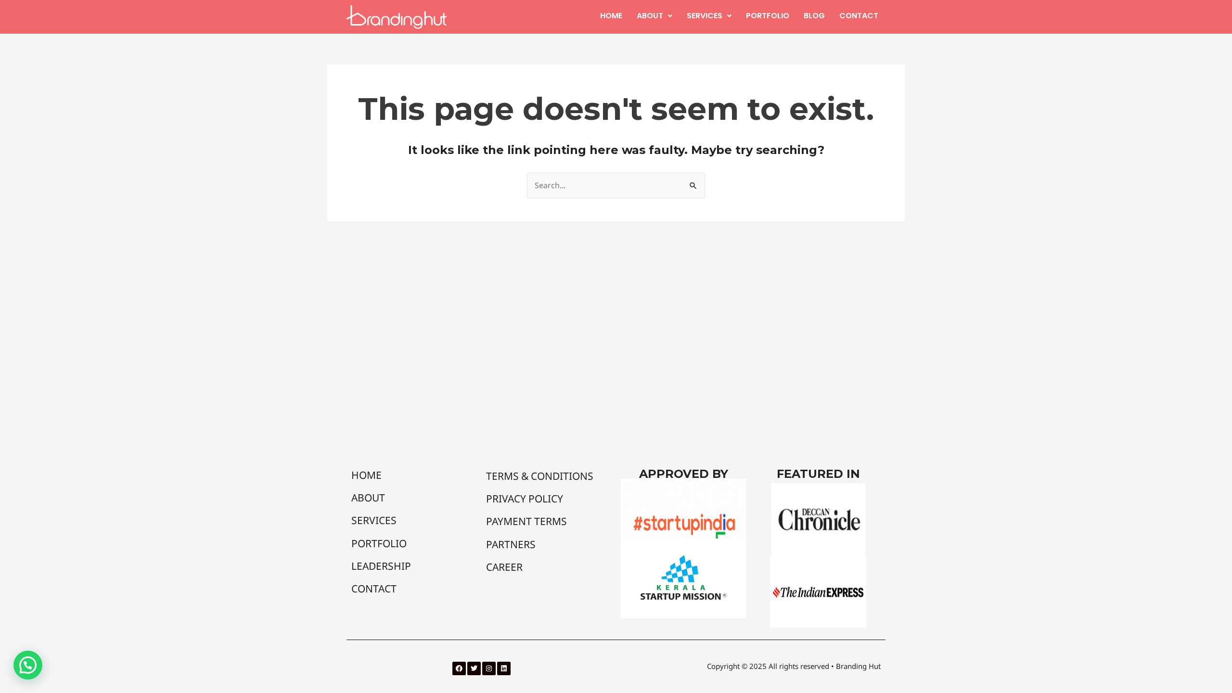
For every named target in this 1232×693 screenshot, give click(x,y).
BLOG (814, 15)
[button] (654, 16)
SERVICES (704, 15)
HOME (611, 15)
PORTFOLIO (767, 15)
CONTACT (858, 15)
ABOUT (650, 15)
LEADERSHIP (381, 566)
